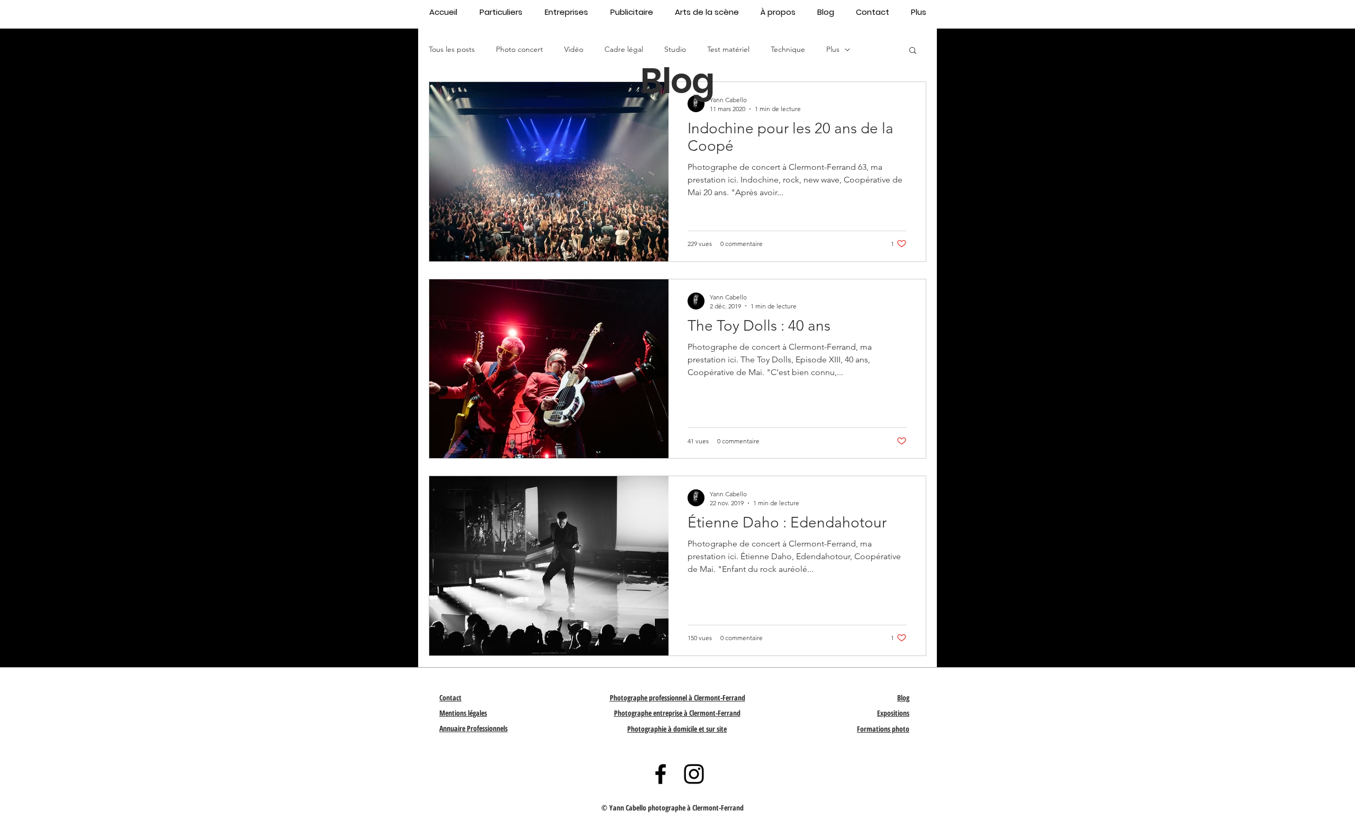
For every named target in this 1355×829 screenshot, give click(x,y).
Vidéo (573, 49)
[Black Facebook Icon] (660, 774)
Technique (788, 49)
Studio (675, 49)
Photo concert (519, 49)
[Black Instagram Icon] (694, 774)
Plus (832, 49)
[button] (913, 51)
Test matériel (728, 49)
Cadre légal (623, 49)
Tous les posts (452, 49)
